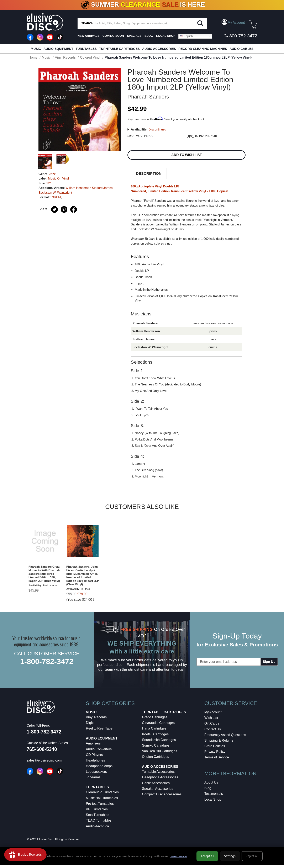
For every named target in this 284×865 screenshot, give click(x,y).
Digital (90, 723)
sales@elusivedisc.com (44, 760)
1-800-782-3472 (46, 661)
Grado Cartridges (154, 717)
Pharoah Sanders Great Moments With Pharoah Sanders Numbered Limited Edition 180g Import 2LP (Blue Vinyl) (44, 573)
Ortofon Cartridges (155, 756)
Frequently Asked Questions (225, 735)
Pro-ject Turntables (100, 803)
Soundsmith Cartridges (159, 740)
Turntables (86, 48)
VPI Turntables (97, 809)
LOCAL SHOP (165, 35)
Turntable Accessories (158, 771)
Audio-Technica (97, 826)
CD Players (94, 755)
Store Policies (214, 746)
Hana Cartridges (154, 728)
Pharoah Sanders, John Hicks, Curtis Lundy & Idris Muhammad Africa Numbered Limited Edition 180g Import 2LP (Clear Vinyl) (82, 575)
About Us (211, 782)
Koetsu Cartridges (155, 734)
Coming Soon (113, 35)
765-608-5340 (42, 749)
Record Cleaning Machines (202, 48)
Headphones (95, 760)
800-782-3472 (242, 35)
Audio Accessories (159, 48)
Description (149, 173)
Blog (207, 788)
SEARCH (87, 23)
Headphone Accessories (160, 777)
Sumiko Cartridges (155, 745)
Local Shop (212, 799)
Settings (230, 856)
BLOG (148, 35)
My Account (212, 712)
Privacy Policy (214, 751)
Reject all (252, 856)
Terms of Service (216, 757)
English (188, 35)
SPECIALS (134, 35)
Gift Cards (211, 723)
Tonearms (93, 777)
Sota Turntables (97, 815)
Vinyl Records (96, 717)
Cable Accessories (156, 783)
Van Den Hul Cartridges (159, 751)
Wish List (211, 718)
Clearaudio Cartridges (158, 723)
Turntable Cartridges (119, 48)
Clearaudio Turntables (102, 792)
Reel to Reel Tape (99, 728)
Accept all (207, 856)
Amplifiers (93, 743)
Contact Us (212, 729)
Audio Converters (99, 749)
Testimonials (213, 793)
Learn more (178, 856)
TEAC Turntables (98, 820)
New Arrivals (88, 35)
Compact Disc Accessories (162, 794)
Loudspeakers (96, 771)
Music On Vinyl (58, 178)
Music (36, 48)
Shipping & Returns (218, 740)
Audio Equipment (58, 48)
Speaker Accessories (157, 788)
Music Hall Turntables (102, 798)
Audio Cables (241, 48)
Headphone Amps (99, 766)
